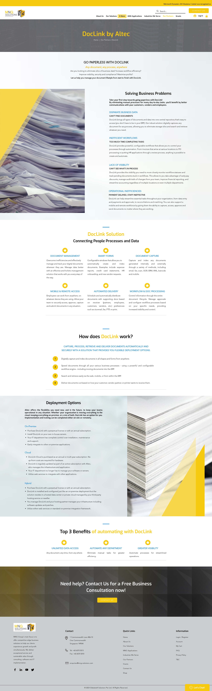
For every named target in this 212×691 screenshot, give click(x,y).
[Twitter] (32, 669)
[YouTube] (26, 669)
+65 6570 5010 (78, 654)
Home (96, 40)
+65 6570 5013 (78, 650)
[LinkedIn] (21, 669)
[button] (111, 16)
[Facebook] (15, 669)
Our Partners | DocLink (109, 40)
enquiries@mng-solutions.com (81, 663)
